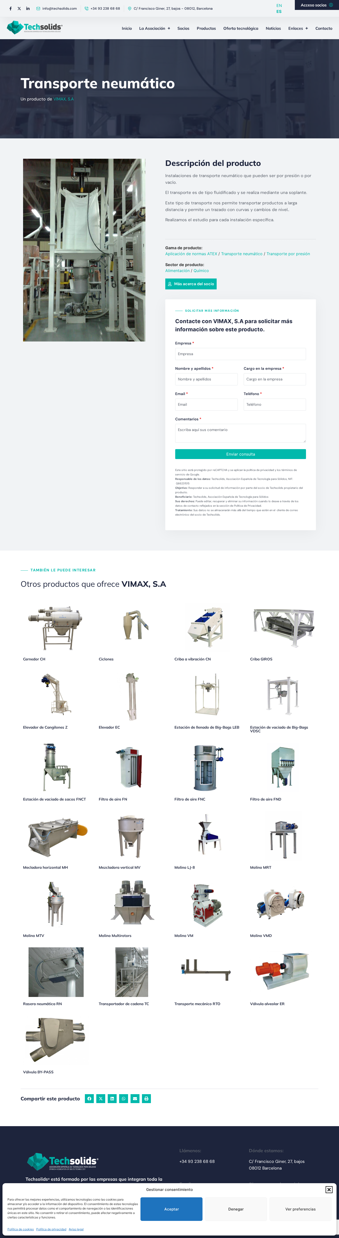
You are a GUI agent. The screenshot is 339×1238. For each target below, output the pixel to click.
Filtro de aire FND (265, 799)
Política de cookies (20, 1229)
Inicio (127, 28)
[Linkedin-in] (28, 8)
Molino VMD (261, 935)
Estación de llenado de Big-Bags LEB (206, 727)
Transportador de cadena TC (124, 1003)
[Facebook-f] (10, 8)
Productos (206, 28)
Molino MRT (260, 867)
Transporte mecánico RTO (197, 1003)
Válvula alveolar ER (267, 1003)
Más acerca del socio (194, 283)
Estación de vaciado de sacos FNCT (54, 799)
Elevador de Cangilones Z (45, 727)
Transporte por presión (288, 253)
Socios (183, 28)
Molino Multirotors (115, 935)
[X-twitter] (19, 8)
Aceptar (171, 1209)
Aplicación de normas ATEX (191, 253)
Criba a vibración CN (192, 659)
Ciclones (106, 659)
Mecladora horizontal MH (45, 867)
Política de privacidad (51, 1229)
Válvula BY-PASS (38, 1072)
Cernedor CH (34, 659)
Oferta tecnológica (240, 28)
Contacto (323, 28)
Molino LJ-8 (184, 867)
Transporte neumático (242, 253)
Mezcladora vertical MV (119, 867)
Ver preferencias (300, 1209)
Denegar (236, 1209)
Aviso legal (76, 1229)
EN (279, 5)
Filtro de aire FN (113, 799)
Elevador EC (109, 727)
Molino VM (183, 935)
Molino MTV (33, 935)
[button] (329, 1189)
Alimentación (177, 270)
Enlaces (295, 28)
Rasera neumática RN (42, 1003)
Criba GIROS (261, 659)
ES (278, 11)
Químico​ (201, 270)
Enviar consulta (240, 454)
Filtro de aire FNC (189, 799)
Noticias (273, 28)
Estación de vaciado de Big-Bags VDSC (279, 729)
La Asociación (152, 28)
